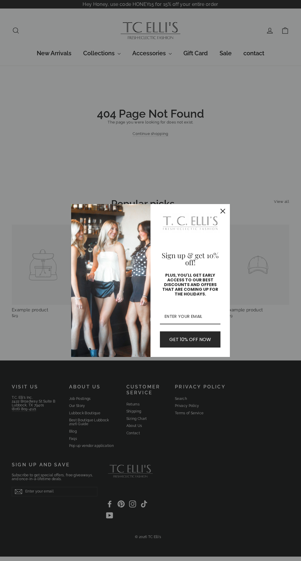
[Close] (223, 211)
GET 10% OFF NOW (190, 339)
